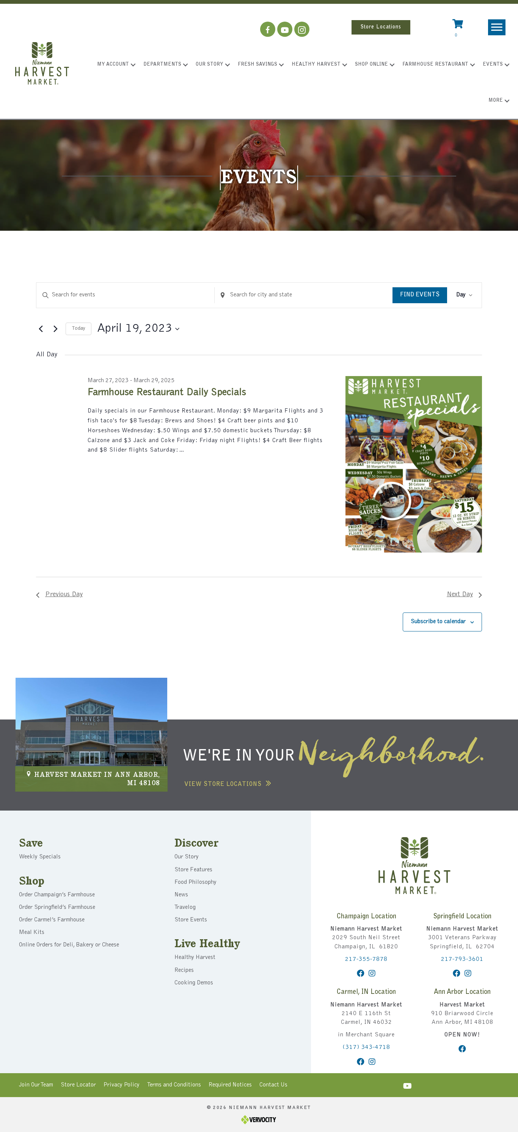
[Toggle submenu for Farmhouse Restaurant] (472, 65)
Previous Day (64, 594)
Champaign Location (366, 916)
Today (78, 328)
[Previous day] (40, 329)
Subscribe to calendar (438, 622)
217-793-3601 (462, 959)
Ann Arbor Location (462, 992)
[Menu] (496, 27)
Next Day (460, 594)
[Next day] (55, 329)
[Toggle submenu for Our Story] (227, 65)
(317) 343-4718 (366, 1047)
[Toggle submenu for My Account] (133, 65)
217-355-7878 (366, 959)
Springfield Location (462, 916)
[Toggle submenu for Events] (507, 65)
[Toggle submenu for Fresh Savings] (281, 65)
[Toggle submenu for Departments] (185, 65)
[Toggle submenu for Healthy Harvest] (345, 65)
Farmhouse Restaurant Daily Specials (167, 392)
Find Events (420, 295)
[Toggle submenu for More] (507, 101)
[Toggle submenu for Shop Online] (392, 65)
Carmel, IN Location (366, 992)
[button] (267, 29)
